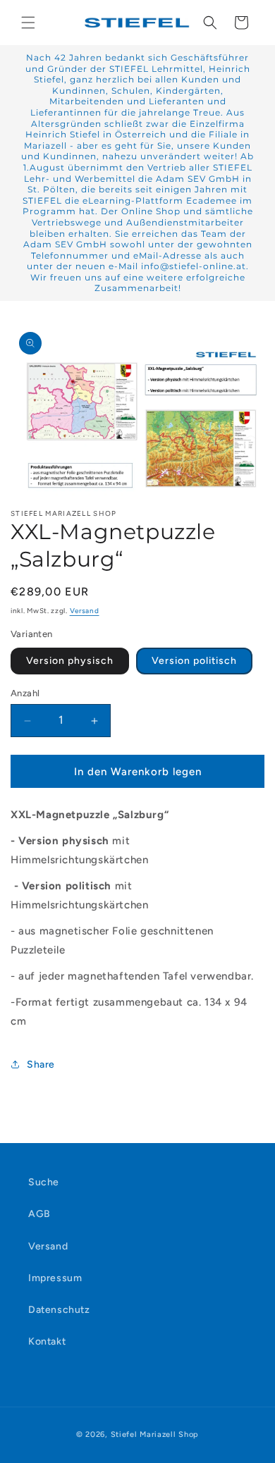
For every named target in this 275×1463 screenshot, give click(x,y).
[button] (28, 22)
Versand (84, 610)
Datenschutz (59, 1310)
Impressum (55, 1278)
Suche (43, 1182)
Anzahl (25, 693)
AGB (39, 1214)
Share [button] (41, 1064)
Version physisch (70, 661)
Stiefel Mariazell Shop (155, 1434)
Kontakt (47, 1341)
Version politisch (194, 661)
